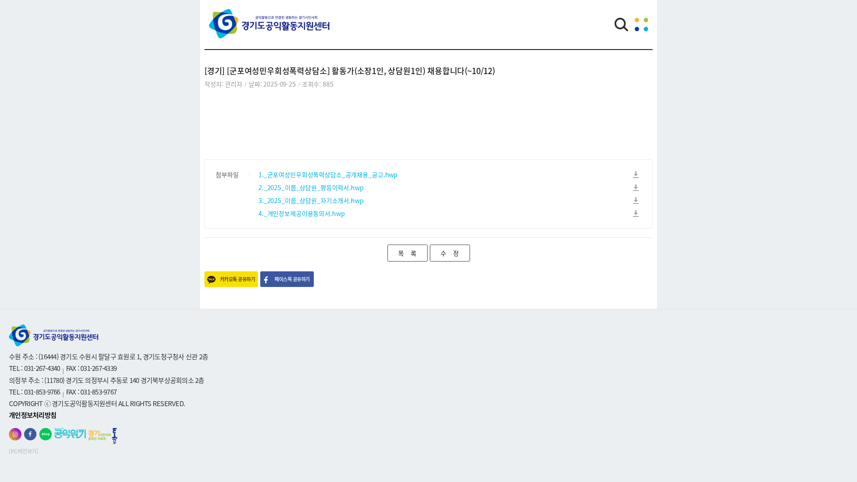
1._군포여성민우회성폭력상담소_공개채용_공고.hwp (328, 174)
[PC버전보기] (23, 451)
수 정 (450, 253)
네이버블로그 (45, 434)
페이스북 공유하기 (292, 279)
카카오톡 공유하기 (237, 279)
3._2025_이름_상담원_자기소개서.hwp (311, 200)
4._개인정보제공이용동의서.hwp (301, 213)
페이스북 (30, 434)
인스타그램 (15, 434)
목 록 (407, 253)
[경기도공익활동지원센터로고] (269, 29)
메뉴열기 (641, 24)
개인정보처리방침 (32, 415)
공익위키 (70, 433)
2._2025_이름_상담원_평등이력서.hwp (311, 187)
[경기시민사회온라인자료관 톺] (102, 436)
